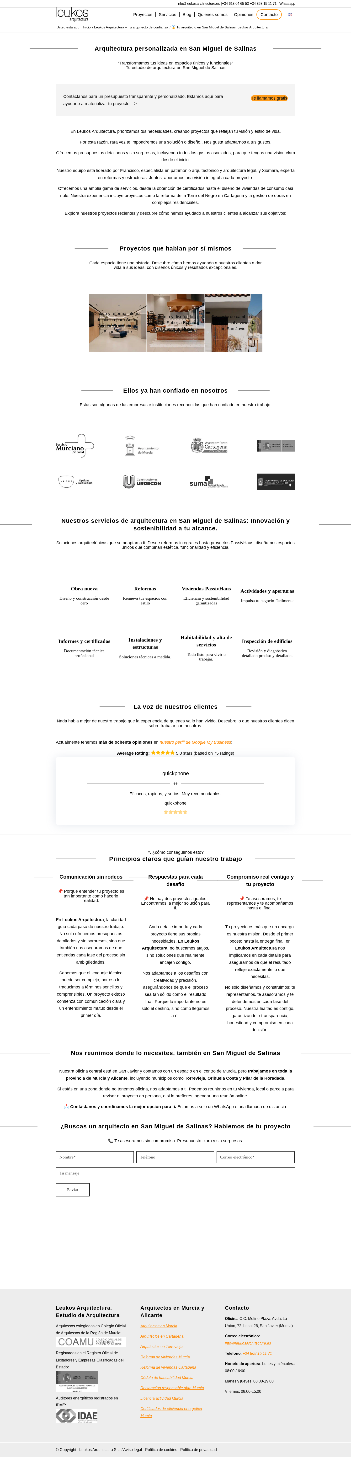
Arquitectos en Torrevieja (161, 1347)
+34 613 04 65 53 (235, 3)
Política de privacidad (198, 1450)
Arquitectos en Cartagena (162, 1336)
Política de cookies (161, 1450)
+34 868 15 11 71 (263, 3)
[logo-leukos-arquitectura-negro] (72, 14)
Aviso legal (132, 1450)
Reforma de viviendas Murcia (165, 1357)
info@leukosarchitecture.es (198, 3)
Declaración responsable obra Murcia (172, 1388)
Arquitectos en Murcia (158, 1326)
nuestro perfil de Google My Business (195, 742)
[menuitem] (142, 14)
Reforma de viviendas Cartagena (168, 1367)
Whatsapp (287, 3)
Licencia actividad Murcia (161, 1398)
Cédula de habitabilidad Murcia (166, 1378)
